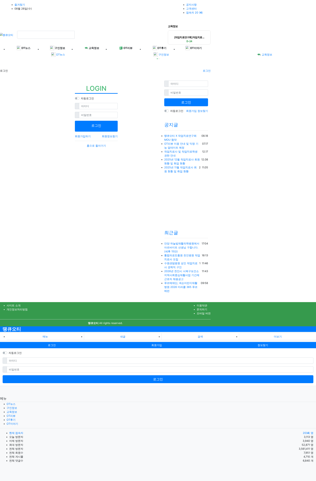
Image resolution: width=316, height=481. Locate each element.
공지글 (171, 124)
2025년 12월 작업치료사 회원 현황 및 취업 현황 (182, 161)
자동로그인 (87, 98)
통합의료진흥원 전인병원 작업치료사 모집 (182, 257)
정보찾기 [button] (263, 345)
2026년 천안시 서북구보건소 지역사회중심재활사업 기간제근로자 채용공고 (181, 275)
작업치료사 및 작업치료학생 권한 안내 (181, 153)
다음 (209, 26)
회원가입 (192, 111)
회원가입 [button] (156, 345)
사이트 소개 (14, 305)
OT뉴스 (60, 54)
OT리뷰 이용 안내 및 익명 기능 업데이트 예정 (181, 145)
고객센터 (191, 8)
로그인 (207, 70)
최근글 (171, 232)
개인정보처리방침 (17, 309)
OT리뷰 (11, 415)
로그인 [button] (52, 345)
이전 (205, 26)
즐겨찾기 (19, 4)
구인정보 (163, 54)
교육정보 (267, 54)
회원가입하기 (83, 136)
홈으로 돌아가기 (96, 145)
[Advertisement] (26, 63)
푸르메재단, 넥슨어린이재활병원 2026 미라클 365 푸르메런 (181, 287)
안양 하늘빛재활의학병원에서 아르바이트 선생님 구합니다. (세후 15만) (181, 247)
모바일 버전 (204, 313)
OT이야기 (12, 423)
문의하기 (202, 309)
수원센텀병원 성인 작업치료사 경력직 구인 (181, 265)
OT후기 (11, 419)
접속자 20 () (194, 12)
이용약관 (202, 305)
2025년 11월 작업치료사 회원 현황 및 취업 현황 (180, 169)
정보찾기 (203, 111)
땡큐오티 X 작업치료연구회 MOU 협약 (180, 137)
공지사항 (191, 4)
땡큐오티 (12, 329)
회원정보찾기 (110, 136)
